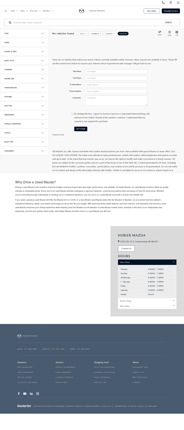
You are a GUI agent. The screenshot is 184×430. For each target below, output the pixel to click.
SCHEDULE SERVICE (64, 377)
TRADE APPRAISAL (102, 377)
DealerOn (59, 406)
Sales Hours (125, 262)
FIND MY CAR (100, 382)
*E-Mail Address (75, 85)
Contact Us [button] (126, 248)
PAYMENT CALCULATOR (104, 372)
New (13, 11)
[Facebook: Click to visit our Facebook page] (19, 394)
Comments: (76, 98)
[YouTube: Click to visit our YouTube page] (25, 394)
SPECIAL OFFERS (24, 377)
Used (22, 11)
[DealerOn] (24, 406)
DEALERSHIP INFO (140, 367)
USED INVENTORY (25, 372)
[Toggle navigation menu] (4, 11)
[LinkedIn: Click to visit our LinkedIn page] (31, 394)
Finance (46, 11)
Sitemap (70, 406)
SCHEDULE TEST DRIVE (27, 382)
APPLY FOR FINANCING (104, 367)
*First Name (77, 71)
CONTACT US (138, 372)
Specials (34, 11)
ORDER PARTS (62, 382)
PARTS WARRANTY (64, 372)
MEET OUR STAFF (140, 377)
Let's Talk (80, 129)
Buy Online (151, 11)
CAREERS (136, 382)
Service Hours (125, 301)
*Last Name (77, 78)
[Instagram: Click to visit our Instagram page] (38, 394)
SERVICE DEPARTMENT (65, 367)
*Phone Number (75, 91)
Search (168, 22)
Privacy (79, 406)
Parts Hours (125, 306)
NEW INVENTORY (25, 367)
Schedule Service (171, 11)
